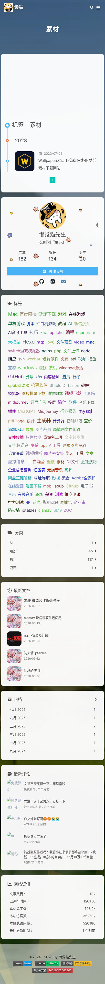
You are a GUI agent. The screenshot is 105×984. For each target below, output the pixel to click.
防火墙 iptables (35, 653)
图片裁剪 (43, 429)
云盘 (44, 332)
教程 (62, 323)
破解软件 (50, 358)
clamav (45, 510)
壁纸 (51, 461)
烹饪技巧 (89, 461)
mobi (47, 486)
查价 (88, 420)
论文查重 (16, 453)
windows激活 (71, 367)
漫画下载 (33, 486)
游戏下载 (47, 314)
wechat (33, 358)
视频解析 (34, 453)
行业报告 (68, 411)
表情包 (66, 502)
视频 (82, 358)
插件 (12, 411)
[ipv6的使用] (14, 673)
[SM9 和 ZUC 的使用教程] (14, 603)
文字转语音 (18, 445)
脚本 (30, 323)
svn (21, 358)
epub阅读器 (18, 385)
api (73, 358)
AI (70, 323)
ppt (44, 445)
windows (27, 367)
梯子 (77, 376)
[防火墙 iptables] (14, 656)
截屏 (29, 429)
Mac (13, 314)
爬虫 (12, 358)
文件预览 (64, 342)
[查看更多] (95, 700)
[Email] (63, 282)
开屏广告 (38, 402)
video (79, 342)
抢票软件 (39, 385)
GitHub (16, 376)
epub (59, 486)
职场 (39, 494)
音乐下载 (86, 402)
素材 (60, 461)
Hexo (28, 342)
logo (20, 420)
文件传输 (16, 437)
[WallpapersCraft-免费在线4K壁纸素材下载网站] (24, 161)
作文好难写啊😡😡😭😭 (42, 819)
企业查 (79, 502)
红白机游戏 (46, 323)
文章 (90, 453)
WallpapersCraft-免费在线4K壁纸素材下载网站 (67, 164)
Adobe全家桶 (83, 477)
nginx (47, 350)
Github (72, 486)
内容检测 (52, 376)
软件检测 (33, 437)
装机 (53, 367)
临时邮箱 (74, 420)
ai (93, 332)
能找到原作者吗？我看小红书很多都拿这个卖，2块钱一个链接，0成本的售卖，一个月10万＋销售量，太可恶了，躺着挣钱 (60, 855)
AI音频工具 (17, 332)
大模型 (14, 342)
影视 (56, 477)
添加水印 (16, 429)
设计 (31, 420)
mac (90, 342)
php (58, 350)
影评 (69, 469)
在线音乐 (25, 494)
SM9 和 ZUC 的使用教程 (42, 600)
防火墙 (14, 510)
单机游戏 (16, 323)
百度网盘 (28, 314)
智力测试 (16, 502)
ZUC (68, 510)
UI (29, 461)
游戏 (62, 314)
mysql (85, 411)
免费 (65, 358)
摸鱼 (92, 358)
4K (28, 502)
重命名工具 (53, 437)
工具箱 (89, 393)
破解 (85, 385)
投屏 (52, 402)
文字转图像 (74, 437)
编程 (69, 332)
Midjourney (48, 411)
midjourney (18, 402)
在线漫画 (16, 486)
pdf (11, 420)
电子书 (87, 486)
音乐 (12, 494)
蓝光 (37, 502)
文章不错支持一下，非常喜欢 (44, 784)
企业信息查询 (20, 469)
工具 (79, 453)
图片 (66, 376)
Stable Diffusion (64, 385)
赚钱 (43, 367)
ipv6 (50, 342)
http (40, 342)
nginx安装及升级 (36, 635)
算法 (29, 376)
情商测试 (72, 494)
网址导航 (41, 477)
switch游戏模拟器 (24, 350)
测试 (59, 494)
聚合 (66, 477)
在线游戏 (77, 314)
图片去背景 (54, 453)
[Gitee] (42, 282)
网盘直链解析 (20, 477)
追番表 (39, 469)
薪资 (49, 494)
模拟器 (14, 393)
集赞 (35, 445)
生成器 (44, 421)
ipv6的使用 (32, 671)
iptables (29, 510)
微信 (62, 402)
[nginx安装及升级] (14, 638)
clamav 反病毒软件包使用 (42, 618)
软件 (73, 402)
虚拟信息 (16, 461)
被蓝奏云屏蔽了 (35, 836)
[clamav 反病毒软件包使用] (14, 621)
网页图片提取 (74, 445)
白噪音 (38, 461)
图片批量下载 (33, 393)
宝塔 (12, 367)
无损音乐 (55, 469)
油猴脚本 (55, 393)
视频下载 (73, 393)
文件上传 (71, 350)
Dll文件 (72, 461)
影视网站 (50, 502)
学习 (70, 453)
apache (56, 332)
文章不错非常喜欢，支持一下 (44, 801)
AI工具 (55, 445)
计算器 (58, 420)
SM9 (57, 510)
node (85, 350)
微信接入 (82, 323)
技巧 (33, 332)
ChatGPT (27, 411)
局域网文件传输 (66, 429)
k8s (38, 376)
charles (83, 332)
